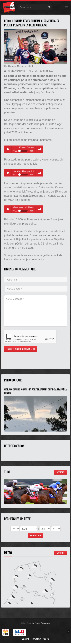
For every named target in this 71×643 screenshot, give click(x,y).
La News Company (41, 623)
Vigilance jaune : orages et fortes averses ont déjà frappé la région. (35, 391)
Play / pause (7, 149)
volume (39, 149)
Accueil (25, 639)
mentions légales (41, 639)
